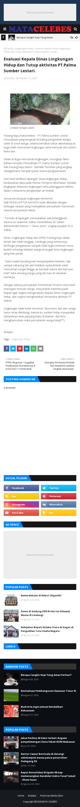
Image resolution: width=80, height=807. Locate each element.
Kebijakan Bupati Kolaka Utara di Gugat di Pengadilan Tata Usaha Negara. (47, 629)
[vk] (58, 504)
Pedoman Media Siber (51, 795)
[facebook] (21, 488)
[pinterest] (58, 496)
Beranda (8, 48)
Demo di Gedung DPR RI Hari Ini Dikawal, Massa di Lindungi (46, 613)
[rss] (21, 496)
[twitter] (58, 488)
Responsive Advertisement (40, 12)
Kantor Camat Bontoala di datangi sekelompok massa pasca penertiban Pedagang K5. (44, 757)
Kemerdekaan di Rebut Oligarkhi (41, 595)
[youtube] (21, 512)
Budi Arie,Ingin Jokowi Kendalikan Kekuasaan (42, 708)
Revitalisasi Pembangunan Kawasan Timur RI (48, 690)
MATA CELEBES (49, 801)
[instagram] (21, 504)
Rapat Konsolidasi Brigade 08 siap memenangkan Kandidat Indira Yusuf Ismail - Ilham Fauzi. (48, 776)
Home (21, 795)
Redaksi (10, 78)
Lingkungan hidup (24, 48)
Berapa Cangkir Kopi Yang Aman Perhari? (46, 675)
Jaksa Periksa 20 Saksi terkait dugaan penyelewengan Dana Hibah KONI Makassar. (48, 739)
